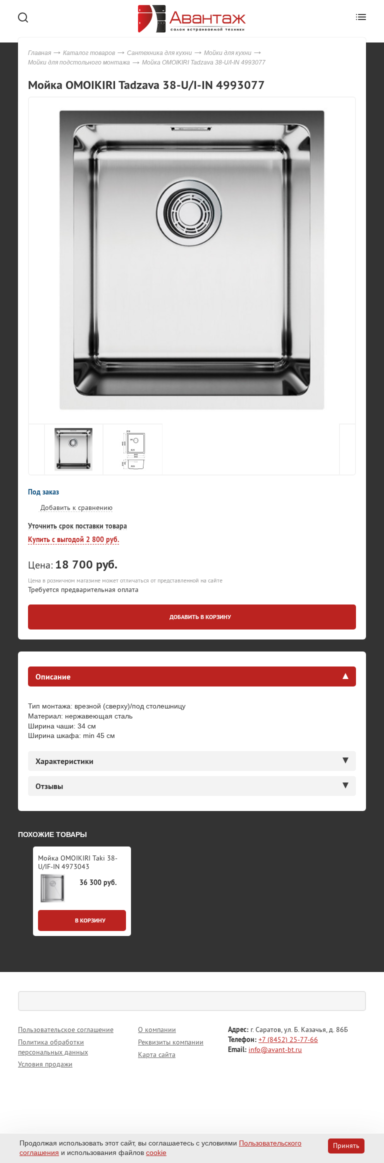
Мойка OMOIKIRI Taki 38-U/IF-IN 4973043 (78, 862)
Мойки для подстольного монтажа (79, 62)
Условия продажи (45, 1064)
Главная (39, 53)
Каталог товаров (89, 53)
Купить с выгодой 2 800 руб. (73, 539)
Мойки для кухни (228, 53)
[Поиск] (356, 1001)
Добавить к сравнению (75, 507)
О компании (157, 1029)
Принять (346, 1145)
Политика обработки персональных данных (53, 1047)
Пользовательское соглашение (66, 1029)
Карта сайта (157, 1054)
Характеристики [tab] (65, 761)
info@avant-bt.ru (275, 1049)
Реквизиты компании (171, 1042)
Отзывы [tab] (49, 786)
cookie (156, 1152)
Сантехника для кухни (159, 53)
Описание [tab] (53, 677)
